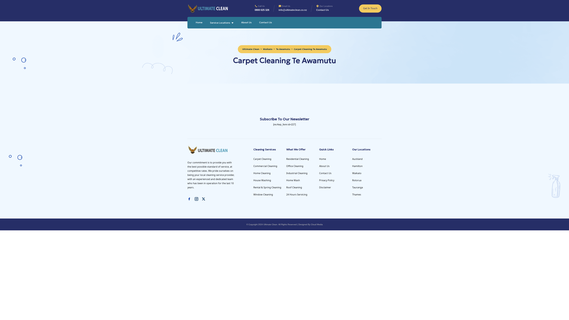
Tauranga (357, 187)
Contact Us (265, 22)
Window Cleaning (263, 194)
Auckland (357, 159)
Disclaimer (325, 187)
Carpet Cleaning (262, 159)
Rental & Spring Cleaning (267, 187)
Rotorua (356, 180)
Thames (356, 194)
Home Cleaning (262, 173)
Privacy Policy (326, 180)
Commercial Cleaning (265, 166)
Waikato (356, 173)
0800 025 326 (262, 10)
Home (199, 22)
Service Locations (220, 22)
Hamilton (357, 166)
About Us (246, 22)
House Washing (262, 180)
